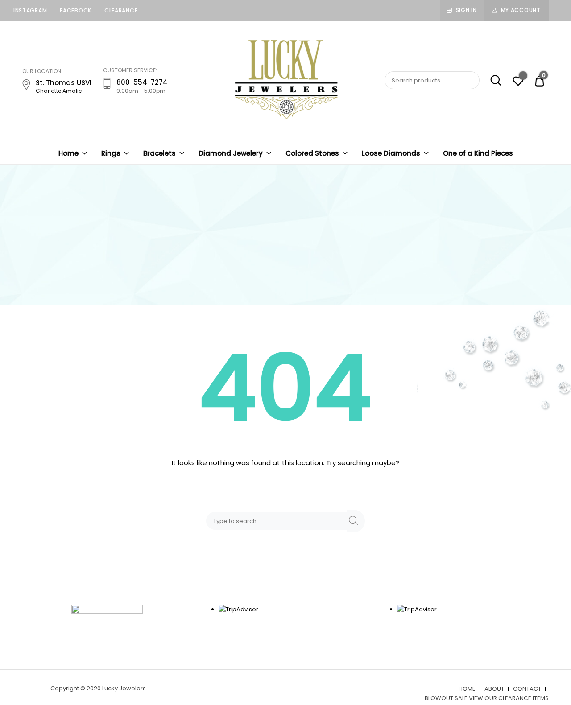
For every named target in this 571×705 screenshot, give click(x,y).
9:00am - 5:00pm (141, 91)
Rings (110, 153)
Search (491, 80)
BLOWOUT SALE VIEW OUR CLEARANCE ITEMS (487, 698)
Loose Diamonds (391, 153)
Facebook (75, 10)
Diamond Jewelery (231, 153)
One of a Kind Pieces (478, 153)
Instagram (30, 10)
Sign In (466, 10)
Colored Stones (312, 153)
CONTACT (527, 688)
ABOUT (494, 688)
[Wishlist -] (518, 82)
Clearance (120, 10)
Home (68, 153)
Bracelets (159, 153)
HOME (467, 688)
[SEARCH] (356, 521)
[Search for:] (278, 520)
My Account (521, 10)
